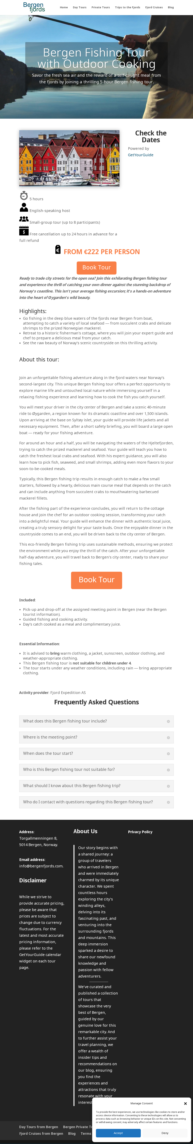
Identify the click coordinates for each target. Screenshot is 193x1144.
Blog (171, 7)
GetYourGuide (140, 155)
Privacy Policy (140, 832)
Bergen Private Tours (80, 1127)
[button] (185, 1103)
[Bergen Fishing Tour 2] (69, 185)
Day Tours (80, 7)
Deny (165, 1133)
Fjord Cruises (154, 7)
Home (64, 7)
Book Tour (96, 268)
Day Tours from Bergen (38, 1127)
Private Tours (101, 7)
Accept (118, 1133)
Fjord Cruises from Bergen (41, 1134)
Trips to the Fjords (127, 7)
